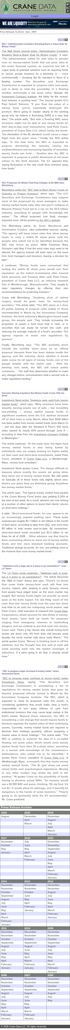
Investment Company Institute (19, 96)
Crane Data (61, 611)
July (50, 823)
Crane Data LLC (37, 458)
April (26, 819)
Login (35, 16)
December (30, 816)
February (29, 859)
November (53, 816)
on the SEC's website (48, 220)
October (5, 845)
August (5, 816)
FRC (47, 524)
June (27, 845)
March (28, 823)
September (54, 848)
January (52, 834)
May (3, 848)
